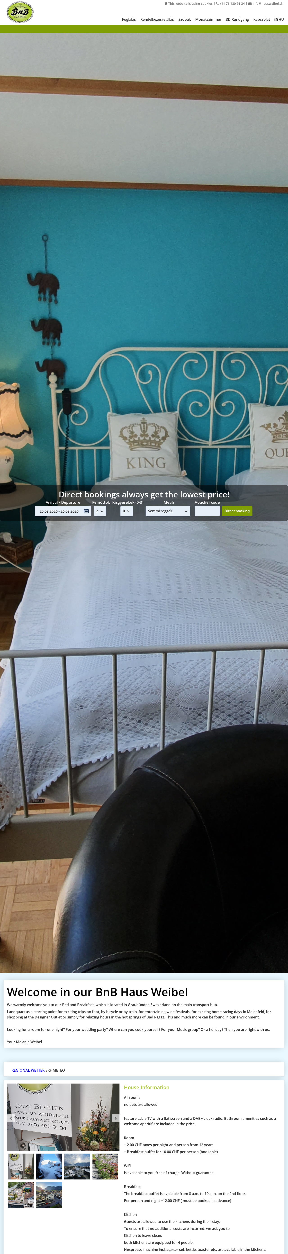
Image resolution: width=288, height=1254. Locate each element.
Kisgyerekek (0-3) (127, 502)
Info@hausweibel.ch (267, 3)
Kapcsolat (261, 19)
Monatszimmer (208, 19)
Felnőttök (101, 502)
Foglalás (129, 19)
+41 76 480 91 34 (232, 3)
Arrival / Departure (63, 502)
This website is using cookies (190, 3)
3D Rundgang (237, 19)
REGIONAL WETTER (28, 1070)
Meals (169, 502)
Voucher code (207, 502)
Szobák (184, 19)
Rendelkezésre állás (157, 19)
